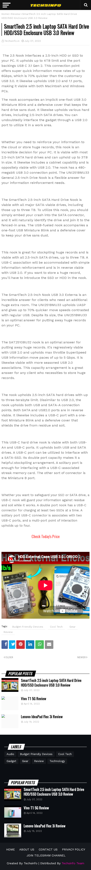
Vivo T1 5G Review (33, 698)
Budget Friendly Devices (27, 626)
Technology (57, 761)
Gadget (11, 761)
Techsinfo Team (73, 863)
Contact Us (48, 849)
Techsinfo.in (11, 40)
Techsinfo (30, 863)
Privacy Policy (73, 849)
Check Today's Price (46, 536)
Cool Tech (56, 626)
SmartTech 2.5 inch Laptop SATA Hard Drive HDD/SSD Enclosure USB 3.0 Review (51, 682)
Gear (72, 626)
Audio (10, 754)
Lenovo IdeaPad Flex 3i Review (42, 716)
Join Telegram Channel (46, 855)
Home (5, 14)
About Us (26, 849)
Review (15, 14)
